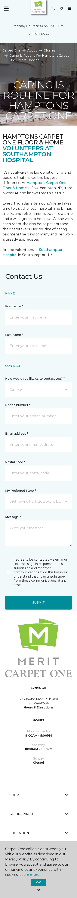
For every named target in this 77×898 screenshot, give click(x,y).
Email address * (16, 433)
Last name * (14, 334)
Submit (38, 602)
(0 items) (69, 8)
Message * (13, 517)
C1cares (49, 50)
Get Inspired (21, 814)
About (32, 50)
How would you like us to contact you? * (35, 378)
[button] (53, 8)
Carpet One (12, 50)
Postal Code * (15, 462)
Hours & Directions (38, 707)
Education (19, 833)
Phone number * (17, 405)
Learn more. (29, 875)
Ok (38, 882)
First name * (14, 306)
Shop (14, 795)
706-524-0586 (39, 34)
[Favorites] (61, 8)
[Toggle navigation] (6, 8)
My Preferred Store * (20, 490)
